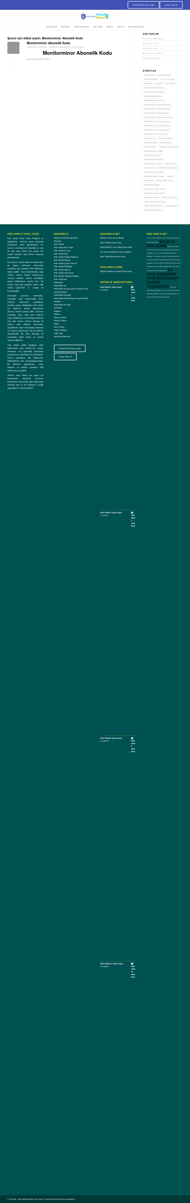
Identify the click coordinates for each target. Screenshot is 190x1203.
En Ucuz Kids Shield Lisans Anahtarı (160, 238)
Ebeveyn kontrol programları (66, 238)
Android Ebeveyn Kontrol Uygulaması (157, 75)
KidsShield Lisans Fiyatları (153, 151)
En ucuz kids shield (167, 79)
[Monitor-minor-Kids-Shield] (95, 16)
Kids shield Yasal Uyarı (64, 273)
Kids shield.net (60, 279)
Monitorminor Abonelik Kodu (48, 43)
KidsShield (158, 83)
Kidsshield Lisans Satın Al (153, 164)
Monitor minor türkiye (150, 48)
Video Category (60, 330)
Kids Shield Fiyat (150, 138)
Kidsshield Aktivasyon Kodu (154, 100)
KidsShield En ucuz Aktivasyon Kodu (157, 121)
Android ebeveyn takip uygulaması (159, 266)
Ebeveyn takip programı (168, 294)
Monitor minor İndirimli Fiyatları (155, 202)
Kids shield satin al (62, 270)
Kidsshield (58, 282)
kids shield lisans (150, 147)
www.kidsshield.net (172, 206)
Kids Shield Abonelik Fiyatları (154, 92)
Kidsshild (170, 176)
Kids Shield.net (170, 83)
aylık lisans (176, 266)
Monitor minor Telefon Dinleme (153, 38)
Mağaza (57, 311)
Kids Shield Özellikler (63, 266)
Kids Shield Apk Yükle (63, 247)
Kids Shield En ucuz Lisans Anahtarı (157, 126)
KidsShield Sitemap (62, 295)
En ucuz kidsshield (151, 79)
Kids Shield (148, 83)
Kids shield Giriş (61, 254)
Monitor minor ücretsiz (150, 43)
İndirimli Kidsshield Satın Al (153, 210)
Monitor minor (149, 180)
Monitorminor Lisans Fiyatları (154, 193)
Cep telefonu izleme (160, 256)
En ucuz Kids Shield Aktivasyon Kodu (167, 263)
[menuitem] (52, 27)
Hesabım (58, 241)
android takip (172, 256)
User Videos (59, 327)
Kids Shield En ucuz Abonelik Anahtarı (157, 105)
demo (82, 47)
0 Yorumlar (43, 47)
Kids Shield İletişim (62, 260)
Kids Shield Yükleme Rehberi (66, 276)
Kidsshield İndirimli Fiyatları (153, 172)
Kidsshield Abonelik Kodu (153, 96)
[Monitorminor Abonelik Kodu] (13, 48)
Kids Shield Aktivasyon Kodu (112, 256)
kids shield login (170, 164)
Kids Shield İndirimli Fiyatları (154, 176)
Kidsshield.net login (62, 305)
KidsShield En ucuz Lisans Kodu (155, 134)
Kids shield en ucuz (62, 251)
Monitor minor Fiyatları (165, 180)
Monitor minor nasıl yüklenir (152, 53)
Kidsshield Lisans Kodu (152, 155)
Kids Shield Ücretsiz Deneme (167, 168)
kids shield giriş (165, 143)
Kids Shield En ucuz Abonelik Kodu (156, 113)
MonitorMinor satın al (151, 197)
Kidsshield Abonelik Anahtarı (154, 88)
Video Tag (58, 333)
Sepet (56, 324)
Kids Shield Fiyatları (166, 138)
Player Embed (60, 317)
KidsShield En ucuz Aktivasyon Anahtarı (158, 117)
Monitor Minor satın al (169, 197)
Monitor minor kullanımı (151, 58)
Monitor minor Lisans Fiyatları (154, 189)
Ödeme (57, 314)
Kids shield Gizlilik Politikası (66, 257)
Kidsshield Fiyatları (151, 143)
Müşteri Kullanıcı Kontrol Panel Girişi (116, 271)
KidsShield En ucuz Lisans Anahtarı (157, 130)
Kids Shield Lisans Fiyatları (168, 147)
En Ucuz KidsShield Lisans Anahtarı (115, 252)
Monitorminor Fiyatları (152, 185)
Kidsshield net (149, 168)
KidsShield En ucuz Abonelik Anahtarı (157, 109)
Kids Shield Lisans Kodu (110, 243)
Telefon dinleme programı (153, 206)
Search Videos (60, 321)
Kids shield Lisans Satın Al (153, 159)
